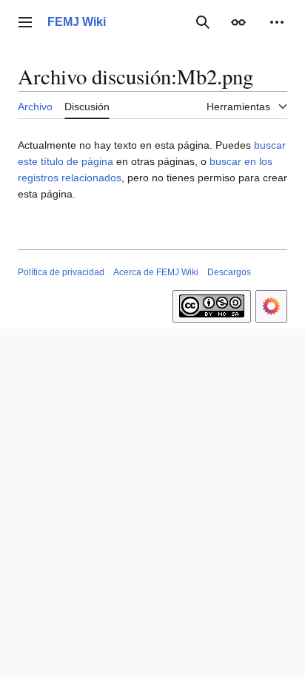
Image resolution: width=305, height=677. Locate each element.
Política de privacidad (61, 272)
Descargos (229, 272)
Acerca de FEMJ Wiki (155, 272)
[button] (25, 22)
